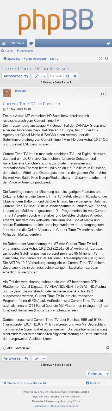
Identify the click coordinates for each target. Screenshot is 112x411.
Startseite (17, 43)
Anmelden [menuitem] (109, 44)
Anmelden (26, 50)
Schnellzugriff (5, 44)
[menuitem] (107, 59)
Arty (46, 396)
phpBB (42, 391)
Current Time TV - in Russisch (35, 68)
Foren (32, 44)
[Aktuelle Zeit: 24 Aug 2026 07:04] (100, 59)
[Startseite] (56, 19)
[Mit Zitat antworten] (102, 93)
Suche (9, 50)
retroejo (20, 90)
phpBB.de (74, 401)
